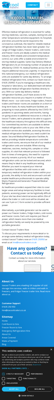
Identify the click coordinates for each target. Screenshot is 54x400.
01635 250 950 (8, 306)
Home (5, 320)
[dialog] (27, 373)
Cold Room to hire (10, 324)
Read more (37, 365)
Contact (33, 5)
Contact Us (18, 268)
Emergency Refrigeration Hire (16, 330)
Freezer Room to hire (12, 327)
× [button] (51, 350)
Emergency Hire (32, 268)
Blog (4, 344)
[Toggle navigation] (48, 5)
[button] (27, 368)
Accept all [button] (14, 389)
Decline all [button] (40, 389)
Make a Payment (10, 341)
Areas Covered (9, 337)
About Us (6, 334)
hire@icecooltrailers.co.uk (25, 242)
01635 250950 (38, 239)
